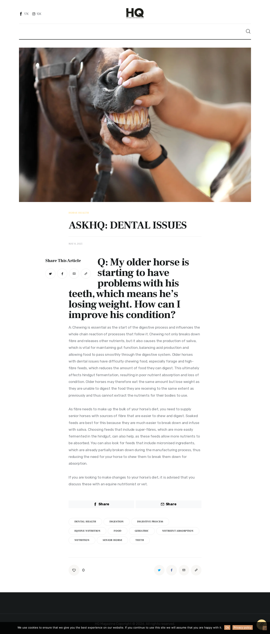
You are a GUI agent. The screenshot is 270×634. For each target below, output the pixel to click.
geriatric (142, 530)
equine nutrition (87, 530)
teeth (139, 540)
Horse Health (79, 212)
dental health (85, 521)
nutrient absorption (177, 530)
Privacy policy (242, 627)
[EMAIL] (74, 274)
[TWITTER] (50, 274)
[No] (265, 628)
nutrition (81, 540)
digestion (116, 521)
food (117, 530)
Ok (227, 627)
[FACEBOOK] (62, 274)
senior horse (112, 540)
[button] (86, 274)
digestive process (150, 521)
